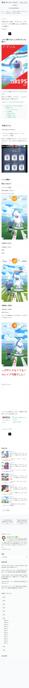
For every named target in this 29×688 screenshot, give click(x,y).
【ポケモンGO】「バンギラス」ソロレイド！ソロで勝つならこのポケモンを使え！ (18, 477)
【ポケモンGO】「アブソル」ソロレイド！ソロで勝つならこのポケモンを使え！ (14, 24)
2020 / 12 (6, 620)
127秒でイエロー (11, 115)
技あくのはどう (11, 113)
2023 (4, 607)
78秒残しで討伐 (11, 117)
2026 (4, 597)
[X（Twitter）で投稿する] (9, 33)
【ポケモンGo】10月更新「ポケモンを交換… (22, 522)
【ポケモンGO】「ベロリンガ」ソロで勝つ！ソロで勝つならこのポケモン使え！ (18, 455)
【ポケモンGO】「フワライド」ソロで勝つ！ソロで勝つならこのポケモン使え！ (18, 466)
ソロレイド (4, 29)
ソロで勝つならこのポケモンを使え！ (13, 105)
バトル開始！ (9, 111)
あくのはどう (7, 183)
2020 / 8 (6, 628)
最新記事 (4, 562)
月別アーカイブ (6, 593)
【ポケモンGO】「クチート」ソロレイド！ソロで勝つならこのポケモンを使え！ (18, 489)
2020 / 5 (6, 634)
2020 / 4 (6, 636)
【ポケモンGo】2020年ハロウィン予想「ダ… (7, 522)
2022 (4, 611)
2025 (4, 600)
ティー (13, 129)
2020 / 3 (6, 639)
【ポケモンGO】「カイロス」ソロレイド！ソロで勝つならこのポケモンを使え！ (18, 500)
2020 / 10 (6, 624)
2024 (4, 604)
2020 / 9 (6, 626)
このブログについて (6, 549)
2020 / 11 (6, 622)
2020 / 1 (6, 643)
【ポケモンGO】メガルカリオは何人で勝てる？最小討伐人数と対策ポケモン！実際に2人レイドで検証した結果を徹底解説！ (14, 576)
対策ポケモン (9, 107)
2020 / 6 (6, 632)
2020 (4, 618)
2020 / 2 (6, 641)
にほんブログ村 (17, 422)
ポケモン (20, 39)
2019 (4, 646)
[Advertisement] (14, 398)
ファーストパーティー (13, 109)
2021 (4, 614)
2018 (4, 650)
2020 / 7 (6, 630)
